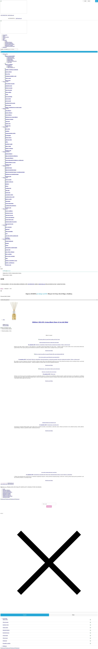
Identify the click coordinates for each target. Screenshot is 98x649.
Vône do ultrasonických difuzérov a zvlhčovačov (14, 160)
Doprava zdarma (6, 37)
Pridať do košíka (6, 325)
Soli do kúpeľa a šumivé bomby (11, 247)
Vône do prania (5, 81)
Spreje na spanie (8, 179)
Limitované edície (8, 139)
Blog (3, 39)
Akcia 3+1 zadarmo (9, 64)
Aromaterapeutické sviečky (10, 133)
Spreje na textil (8, 100)
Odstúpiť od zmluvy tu (7, 495)
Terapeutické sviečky (9, 194)
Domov (1, 288)
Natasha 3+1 (9, 65)
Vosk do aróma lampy (9, 203)
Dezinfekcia (7, 237)
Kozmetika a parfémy (6, 238)
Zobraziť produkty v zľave (6, 330)
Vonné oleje (7, 190)
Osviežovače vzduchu (9, 119)
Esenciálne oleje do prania (10, 103)
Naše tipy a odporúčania (40, 344)
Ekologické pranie (8, 85)
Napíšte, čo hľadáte (3, 49)
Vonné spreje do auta (9, 223)
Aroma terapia (5, 177)
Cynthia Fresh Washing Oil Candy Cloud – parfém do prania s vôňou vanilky (49, 342)
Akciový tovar (7, 80)
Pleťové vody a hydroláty (10, 256)
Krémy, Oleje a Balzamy (9, 251)
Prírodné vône (7, 125)
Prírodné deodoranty (9, 241)
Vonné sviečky (5, 126)
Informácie (5, 40)
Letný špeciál (28, 359)
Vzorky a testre (8, 78)
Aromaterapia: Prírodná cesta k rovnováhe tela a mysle (49, 422)
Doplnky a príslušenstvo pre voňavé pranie (13, 107)
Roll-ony (6, 186)
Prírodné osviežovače (9, 181)
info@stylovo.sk (11, 15)
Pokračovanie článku (49, 350)
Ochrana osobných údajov (9, 44)
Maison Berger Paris (11, 58)
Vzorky (4, 38)
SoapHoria (7, 131)
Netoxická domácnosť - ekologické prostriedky (49, 359)
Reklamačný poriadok (9, 45)
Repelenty (7, 243)
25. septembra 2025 (29, 474)
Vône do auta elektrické (9, 217)
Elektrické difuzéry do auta (10, 162)
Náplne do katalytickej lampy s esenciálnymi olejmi (14, 172)
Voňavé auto (53, 374)
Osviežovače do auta (9, 213)
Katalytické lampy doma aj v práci (57, 474)
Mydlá (6, 258)
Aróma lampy (7, 201)
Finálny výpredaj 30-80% (10, 56)
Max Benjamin (10, 59)
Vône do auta (5, 208)
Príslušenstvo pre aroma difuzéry (11, 117)
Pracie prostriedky (8, 96)
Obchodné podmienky (9, 43)
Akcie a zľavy (5, 53)
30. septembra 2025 (31, 344)
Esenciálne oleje (8, 188)
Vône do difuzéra (8, 114)
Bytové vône (48, 474)
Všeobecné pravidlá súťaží (10, 46)
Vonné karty (7, 121)
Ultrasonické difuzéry (9, 158)
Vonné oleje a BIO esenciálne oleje (11, 235)
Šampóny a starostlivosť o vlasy (11, 260)
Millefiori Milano (10, 60)
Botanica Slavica (8, 137)
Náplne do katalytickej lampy (10, 169)
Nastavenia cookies (6, 497)
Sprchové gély (7, 249)
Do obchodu (5, 618)
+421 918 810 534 (3, 15)
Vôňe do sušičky (8, 92)
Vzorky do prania (8, 90)
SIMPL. (6, 141)
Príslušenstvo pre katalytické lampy (12, 174)
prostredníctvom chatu (52, 284)
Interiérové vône (6, 108)
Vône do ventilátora (9, 210)
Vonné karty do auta (9, 215)
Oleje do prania (8, 105)
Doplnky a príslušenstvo (9, 262)
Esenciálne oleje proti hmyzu (10, 205)
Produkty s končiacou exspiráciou (11, 69)
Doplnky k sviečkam (9, 148)
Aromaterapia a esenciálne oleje (53, 424)
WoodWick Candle (8, 144)
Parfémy (6, 245)
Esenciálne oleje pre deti (9, 196)
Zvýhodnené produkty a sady (10, 76)
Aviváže (6, 94)
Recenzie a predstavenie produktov (54, 344)
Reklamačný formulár (6, 494)
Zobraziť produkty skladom (7, 328)
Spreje (6, 233)
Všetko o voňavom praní (65, 344)
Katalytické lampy (6, 165)
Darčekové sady (8, 150)
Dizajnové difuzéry (8, 112)
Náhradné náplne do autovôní (11, 221)
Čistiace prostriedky (9, 231)
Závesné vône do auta (9, 219)
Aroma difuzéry (8, 110)
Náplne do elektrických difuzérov (11, 155)
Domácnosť (5, 224)
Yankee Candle (8, 146)
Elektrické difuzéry (6, 151)
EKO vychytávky (8, 227)
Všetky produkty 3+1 (11, 67)
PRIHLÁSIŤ (49, 506)
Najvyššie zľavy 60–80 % (12, 61)
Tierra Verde (9, 62)
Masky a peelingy (8, 254)
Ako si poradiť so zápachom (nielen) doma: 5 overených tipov (49, 472)
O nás (6, 41)
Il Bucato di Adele (10, 57)
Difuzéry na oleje (8, 199)
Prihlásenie (5, 47)
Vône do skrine (8, 98)
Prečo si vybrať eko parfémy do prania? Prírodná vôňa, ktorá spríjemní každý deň (49, 357)
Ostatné (46, 344)
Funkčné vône (7, 123)
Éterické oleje (7, 192)
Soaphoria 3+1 (10, 66)
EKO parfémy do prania (9, 83)
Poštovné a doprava (8, 42)
